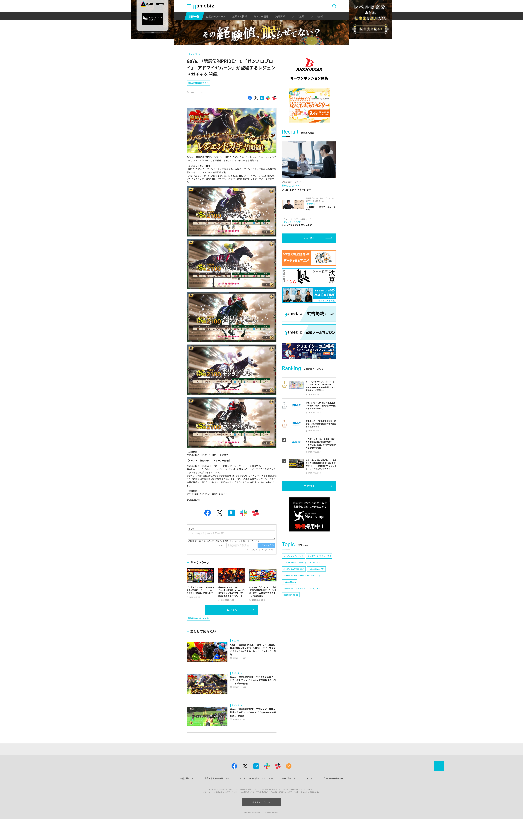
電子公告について (290, 778)
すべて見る (231, 610)
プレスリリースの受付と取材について (256, 778)
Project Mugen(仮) (316, 569)
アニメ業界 (298, 16)
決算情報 (280, 16)
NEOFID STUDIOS (290, 595)
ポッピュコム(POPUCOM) (293, 569)
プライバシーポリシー (333, 778)
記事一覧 (194, 16)
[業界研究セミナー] (309, 105)
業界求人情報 (239, 16)
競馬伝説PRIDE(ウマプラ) (198, 83)
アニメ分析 (317, 16)
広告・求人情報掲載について (217, 778)
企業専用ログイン (260, 802)
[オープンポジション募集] (309, 69)
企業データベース (215, 16)
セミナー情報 (261, 16)
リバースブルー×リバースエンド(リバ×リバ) (301, 575)
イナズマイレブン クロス (293, 556)
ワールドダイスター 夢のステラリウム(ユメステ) (302, 588)
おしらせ (310, 778)
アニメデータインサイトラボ (319, 556)
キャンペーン (194, 54)
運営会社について (188, 778)
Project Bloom (289, 582)
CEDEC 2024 (315, 562)
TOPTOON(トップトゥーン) (294, 562)
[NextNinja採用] (309, 514)
